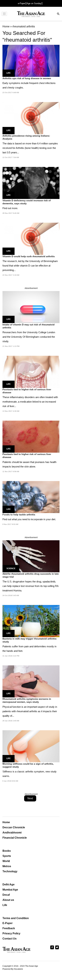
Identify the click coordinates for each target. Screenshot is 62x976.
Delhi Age (8, 884)
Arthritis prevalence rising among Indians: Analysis (26, 137)
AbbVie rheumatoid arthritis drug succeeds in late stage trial (30, 575)
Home (6, 822)
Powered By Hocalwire (12, 969)
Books (6, 850)
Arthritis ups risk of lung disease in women (26, 78)
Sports (6, 856)
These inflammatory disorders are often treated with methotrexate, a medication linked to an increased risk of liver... (30, 402)
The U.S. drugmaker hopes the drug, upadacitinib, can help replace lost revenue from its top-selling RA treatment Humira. (30, 586)
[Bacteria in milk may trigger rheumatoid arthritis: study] (31, 620)
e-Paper (21, 3)
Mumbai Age (10, 889)
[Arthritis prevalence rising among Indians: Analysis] (31, 117)
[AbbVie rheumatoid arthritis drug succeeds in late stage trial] (31, 556)
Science (10, 568)
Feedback (8, 928)
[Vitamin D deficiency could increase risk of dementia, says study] (31, 182)
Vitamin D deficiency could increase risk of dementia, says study (26, 202)
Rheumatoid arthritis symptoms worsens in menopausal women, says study (26, 700)
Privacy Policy (11, 933)
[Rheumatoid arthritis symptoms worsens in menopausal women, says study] (31, 681)
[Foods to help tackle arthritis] (31, 496)
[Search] (58, 14)
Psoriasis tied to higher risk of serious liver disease (26, 391)
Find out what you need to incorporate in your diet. (29, 519)
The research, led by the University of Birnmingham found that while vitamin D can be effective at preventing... (30, 265)
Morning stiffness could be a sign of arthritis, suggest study (28, 765)
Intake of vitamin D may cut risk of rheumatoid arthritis (28, 326)
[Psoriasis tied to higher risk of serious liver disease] (31, 371)
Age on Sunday (34, 3)
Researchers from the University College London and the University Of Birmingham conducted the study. (28, 337)
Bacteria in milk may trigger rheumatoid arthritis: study (29, 640)
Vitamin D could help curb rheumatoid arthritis (28, 256)
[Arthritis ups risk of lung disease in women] (31, 60)
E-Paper (7, 923)
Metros (6, 866)
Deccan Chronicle (13, 827)
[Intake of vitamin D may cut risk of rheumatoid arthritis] (31, 306)
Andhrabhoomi (11, 832)
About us (8, 900)
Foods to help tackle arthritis (18, 514)
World (6, 861)
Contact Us (9, 938)
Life (8, 73)
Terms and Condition (15, 918)
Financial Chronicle (14, 837)
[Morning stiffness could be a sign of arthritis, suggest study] (31, 746)
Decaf (6, 894)
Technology (9, 871)
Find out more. (10, 208)
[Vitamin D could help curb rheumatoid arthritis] (31, 238)
